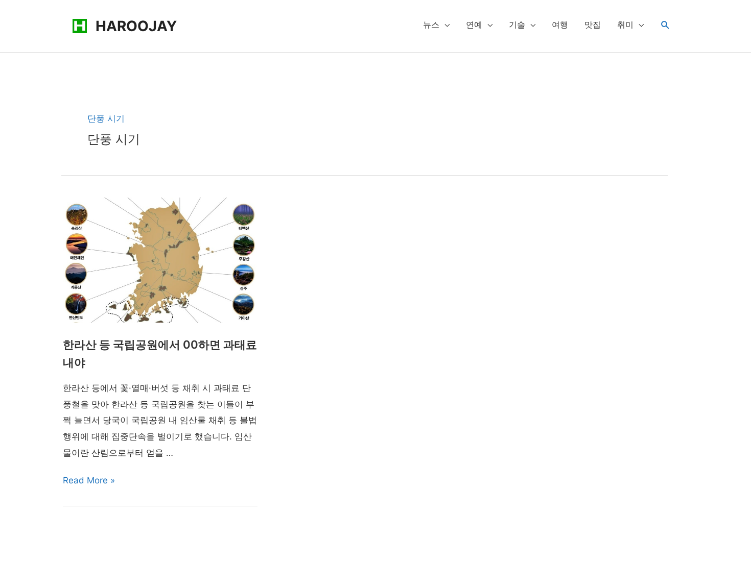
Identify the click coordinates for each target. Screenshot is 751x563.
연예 (474, 24)
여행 (560, 24)
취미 (625, 24)
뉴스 (431, 24)
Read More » (89, 480)
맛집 (592, 24)
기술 (517, 24)
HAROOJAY (136, 26)
